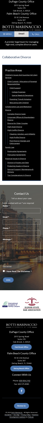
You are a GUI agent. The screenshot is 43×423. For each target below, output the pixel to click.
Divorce (8, 110)
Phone (6, 228)
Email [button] (21, 33)
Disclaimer (7, 266)
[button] (7, 33)
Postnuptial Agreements (16, 151)
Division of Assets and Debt (18, 162)
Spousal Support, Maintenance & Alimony (20, 170)
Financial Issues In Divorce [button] (15, 158)
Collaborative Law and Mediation (18, 107)
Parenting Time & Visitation (20, 99)
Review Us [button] (21, 406)
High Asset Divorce (14, 127)
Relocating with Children (19, 103)
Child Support (15, 88)
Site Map (16, 415)
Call (35, 34)
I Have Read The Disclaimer (19, 271)
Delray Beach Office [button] (21, 368)
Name (6, 206)
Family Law (9, 147)
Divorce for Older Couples (17, 123)
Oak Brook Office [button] (21, 347)
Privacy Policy (25, 415)
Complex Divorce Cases (16, 114)
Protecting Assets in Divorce (18, 166)
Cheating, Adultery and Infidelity (22, 134)
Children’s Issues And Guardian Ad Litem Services (21, 76)
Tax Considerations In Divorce (19, 175)
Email (6, 217)
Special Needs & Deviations (22, 95)
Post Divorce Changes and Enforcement (20, 142)
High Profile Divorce (17, 137)
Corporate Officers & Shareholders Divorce (20, 118)
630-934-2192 (24, 380)
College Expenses (18, 92)
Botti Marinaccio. (17, 412)
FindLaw (31, 417)
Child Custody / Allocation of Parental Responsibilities (22, 82)
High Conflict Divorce (15, 130)
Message (7, 239)
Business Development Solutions (24, 416)
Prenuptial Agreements (16, 155)
